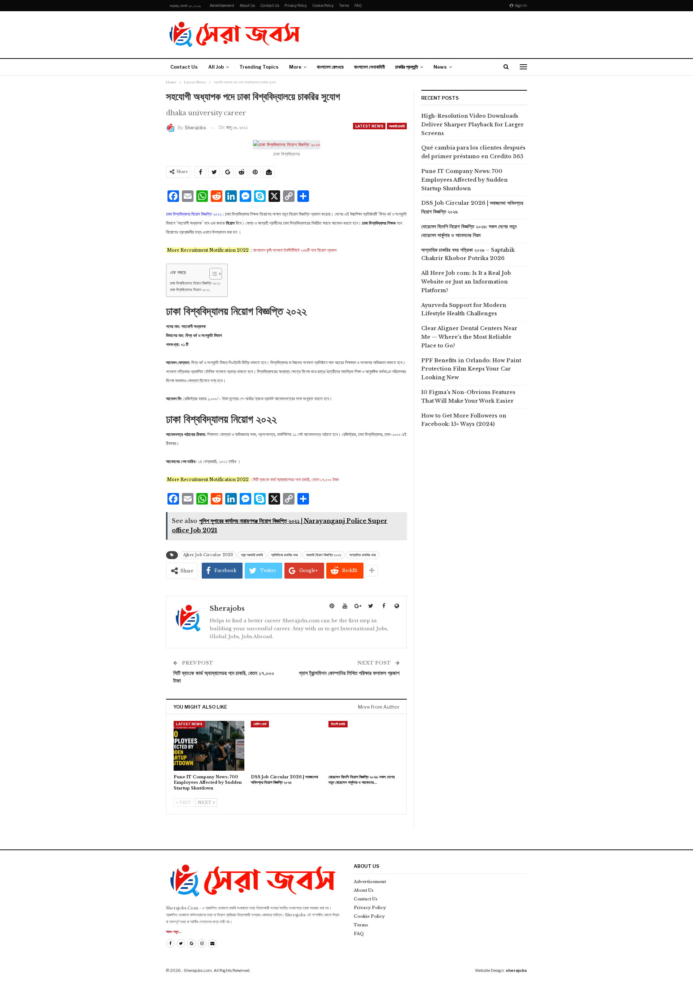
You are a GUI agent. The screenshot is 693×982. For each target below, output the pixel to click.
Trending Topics (259, 67)
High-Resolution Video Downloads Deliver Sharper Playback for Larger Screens (472, 125)
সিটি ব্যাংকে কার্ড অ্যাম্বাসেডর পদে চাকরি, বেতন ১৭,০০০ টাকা (296, 479)
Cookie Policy (323, 5)
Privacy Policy (295, 5)
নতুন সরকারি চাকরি (252, 555)
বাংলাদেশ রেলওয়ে (330, 67)
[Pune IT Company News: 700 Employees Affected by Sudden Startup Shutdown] (209, 745)
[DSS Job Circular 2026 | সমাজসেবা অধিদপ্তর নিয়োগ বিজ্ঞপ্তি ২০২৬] (286, 745)
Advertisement (222, 5)
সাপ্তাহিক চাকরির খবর (362, 555)
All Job (216, 67)
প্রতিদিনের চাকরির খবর (284, 555)
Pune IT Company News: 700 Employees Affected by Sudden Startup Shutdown (464, 180)
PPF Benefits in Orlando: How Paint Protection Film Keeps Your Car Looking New (471, 369)
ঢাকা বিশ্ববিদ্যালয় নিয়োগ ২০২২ (190, 289)
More (295, 67)
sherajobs (516, 970)
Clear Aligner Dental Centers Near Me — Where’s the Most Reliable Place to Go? (469, 337)
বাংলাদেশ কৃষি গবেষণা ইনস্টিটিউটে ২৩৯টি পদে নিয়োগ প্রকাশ (294, 250)
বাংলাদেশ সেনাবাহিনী (369, 67)
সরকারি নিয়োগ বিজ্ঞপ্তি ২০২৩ (323, 555)
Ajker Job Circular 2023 (208, 555)
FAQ (358, 5)
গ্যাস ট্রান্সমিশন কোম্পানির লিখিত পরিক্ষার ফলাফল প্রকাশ (349, 673)
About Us (247, 5)
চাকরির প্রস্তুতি (406, 67)
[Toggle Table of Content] (212, 274)
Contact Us (269, 5)
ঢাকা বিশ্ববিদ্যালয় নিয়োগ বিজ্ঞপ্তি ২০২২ (195, 283)
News (440, 67)
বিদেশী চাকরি (338, 724)
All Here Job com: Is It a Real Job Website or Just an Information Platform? (466, 282)
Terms (344, 5)
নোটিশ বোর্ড (259, 724)
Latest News (369, 126)
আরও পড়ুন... (174, 931)
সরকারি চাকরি (397, 126)
